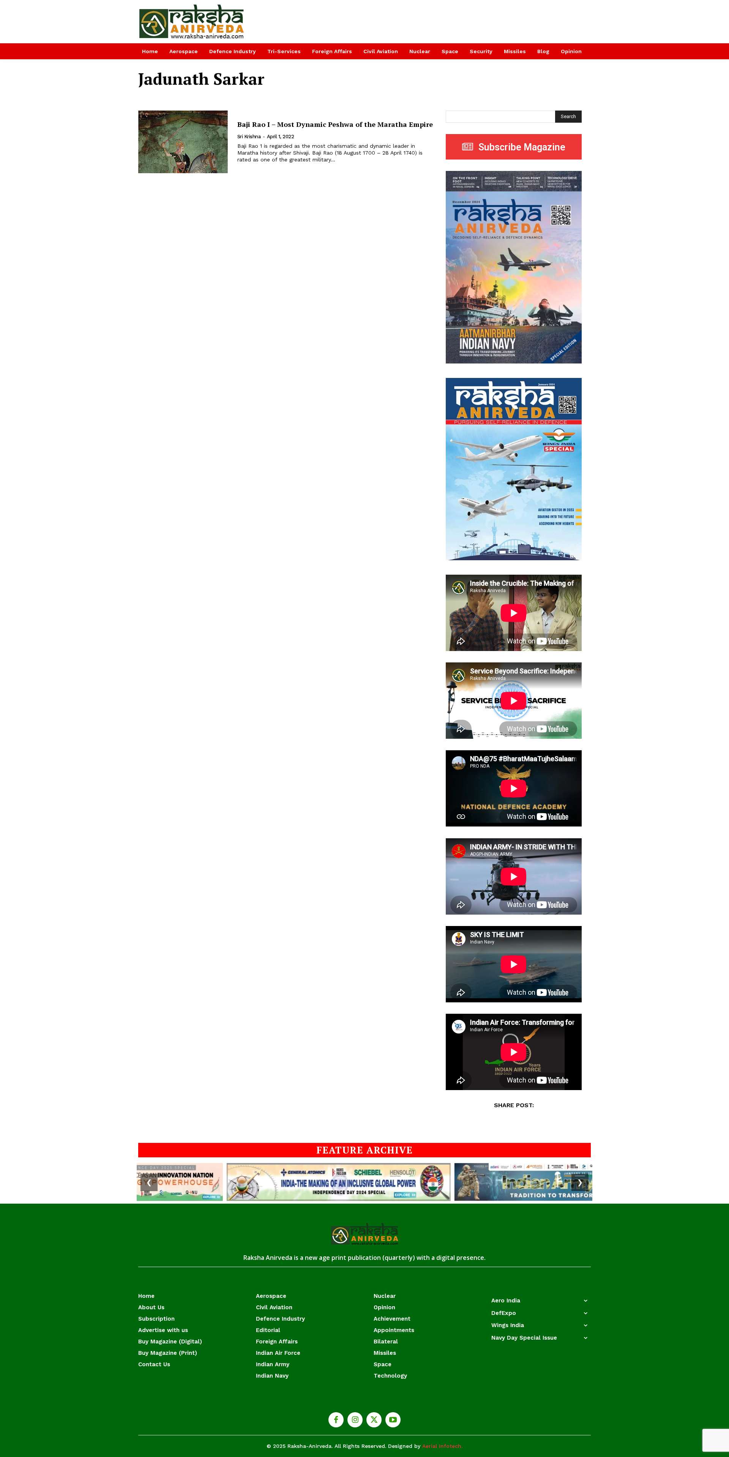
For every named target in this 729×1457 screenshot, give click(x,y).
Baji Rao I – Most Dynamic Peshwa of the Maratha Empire (335, 124)
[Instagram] (355, 1419)
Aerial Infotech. (442, 1446)
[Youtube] (393, 1419)
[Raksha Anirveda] (192, 22)
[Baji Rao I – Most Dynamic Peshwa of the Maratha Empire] (183, 142)
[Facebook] (336, 1419)
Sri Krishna (249, 136)
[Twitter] (374, 1419)
